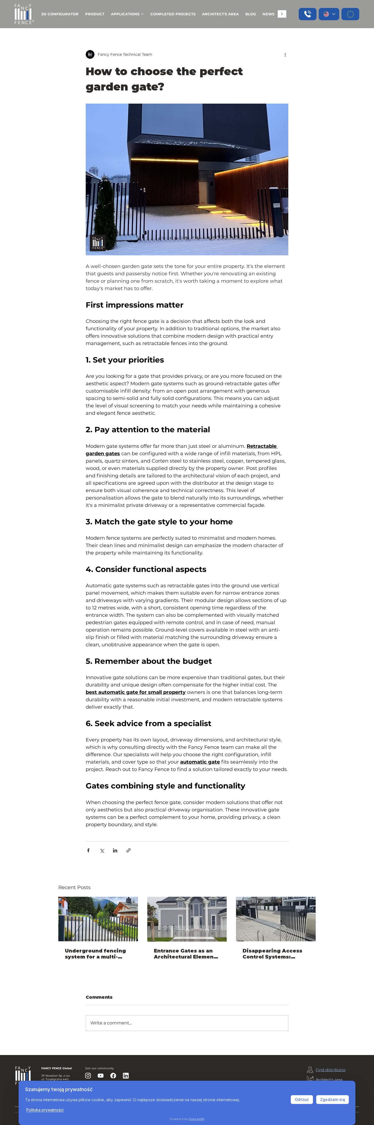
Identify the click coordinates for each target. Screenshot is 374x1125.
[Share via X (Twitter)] (101, 850)
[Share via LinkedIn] (115, 850)
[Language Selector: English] (329, 14)
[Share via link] (128, 850)
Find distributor (331, 1069)
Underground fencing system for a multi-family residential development (95, 954)
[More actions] (285, 54)
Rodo (357, 1112)
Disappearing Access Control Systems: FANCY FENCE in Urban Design (274, 954)
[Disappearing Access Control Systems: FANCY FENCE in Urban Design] (276, 919)
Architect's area (329, 1079)
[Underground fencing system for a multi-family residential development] (98, 919)
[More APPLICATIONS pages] (142, 14)
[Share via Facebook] (88, 850)
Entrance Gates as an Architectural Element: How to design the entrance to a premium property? (186, 954)
